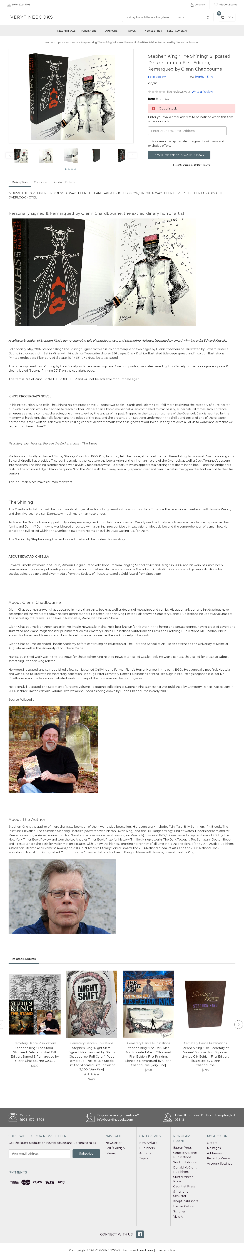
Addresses (214, 1153)
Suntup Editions (184, 1162)
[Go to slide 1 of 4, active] (66, 169)
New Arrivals (66, 30)
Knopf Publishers (185, 1201)
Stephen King (204, 76)
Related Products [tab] (24, 959)
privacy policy (165, 1250)
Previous (10, 155)
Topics (131, 30)
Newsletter (153, 30)
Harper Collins (183, 1206)
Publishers (88, 30)
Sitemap (111, 1153)
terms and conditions (138, 1250)
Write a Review (202, 91)
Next (132, 155)
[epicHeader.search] (208, 18)
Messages (214, 1148)
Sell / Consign (177, 30)
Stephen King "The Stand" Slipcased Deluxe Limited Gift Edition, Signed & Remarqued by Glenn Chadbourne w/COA (35, 1054)
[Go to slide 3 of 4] (72, 169)
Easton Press (182, 1147)
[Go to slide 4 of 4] (75, 169)
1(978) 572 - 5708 (20, 4)
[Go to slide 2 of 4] (69, 169)
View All (179, 1216)
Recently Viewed (219, 1158)
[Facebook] (140, 1234)
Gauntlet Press (184, 1186)
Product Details (63, 182)
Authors (111, 30)
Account (200, 4)
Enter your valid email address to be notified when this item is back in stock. (190, 119)
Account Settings (219, 1163)
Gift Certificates (227, 4)
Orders (212, 1143)
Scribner (179, 1211)
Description (20, 182)
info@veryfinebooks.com (115, 1119)
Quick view (55, 973)
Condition (40, 182)
